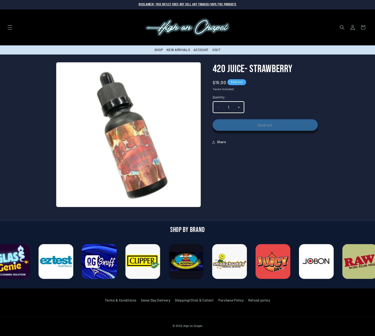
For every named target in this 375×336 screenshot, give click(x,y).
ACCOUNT (201, 50)
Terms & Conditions (120, 300)
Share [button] (221, 142)
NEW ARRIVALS (178, 50)
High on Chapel (192, 325)
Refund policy (259, 300)
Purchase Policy (231, 300)
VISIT (216, 50)
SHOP (159, 50)
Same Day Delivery (155, 300)
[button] (10, 27)
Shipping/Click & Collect (194, 300)
